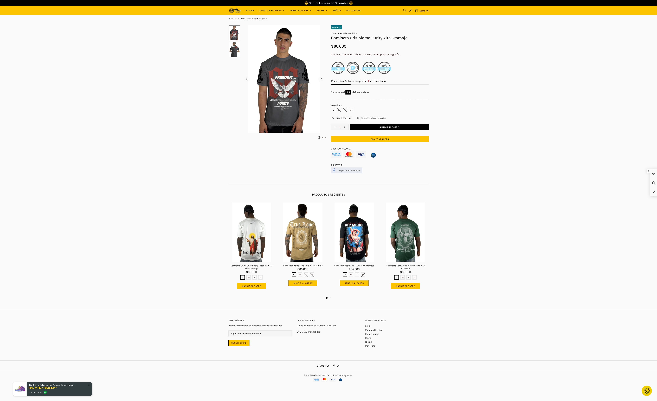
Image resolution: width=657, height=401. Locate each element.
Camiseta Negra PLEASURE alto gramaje (354, 265)
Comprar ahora (380, 139)
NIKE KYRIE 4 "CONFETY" (43, 387)
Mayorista (370, 345)
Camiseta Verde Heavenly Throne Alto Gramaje (406, 267)
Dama (368, 338)
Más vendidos (350, 33)
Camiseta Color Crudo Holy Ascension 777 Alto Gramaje (252, 267)
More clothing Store (235, 10)
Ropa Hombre (372, 334)
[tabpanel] (251, 249)
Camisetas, (337, 33)
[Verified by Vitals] (45, 392)
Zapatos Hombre (373, 330)
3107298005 (314, 332)
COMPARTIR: (337, 165)
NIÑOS (368, 342)
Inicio (230, 19)
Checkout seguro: (341, 148)
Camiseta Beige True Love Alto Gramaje (303, 265)
